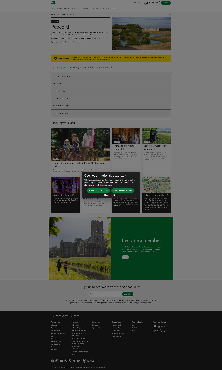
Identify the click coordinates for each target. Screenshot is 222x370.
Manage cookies (110, 195)
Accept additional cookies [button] (98, 190)
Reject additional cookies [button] (122, 190)
